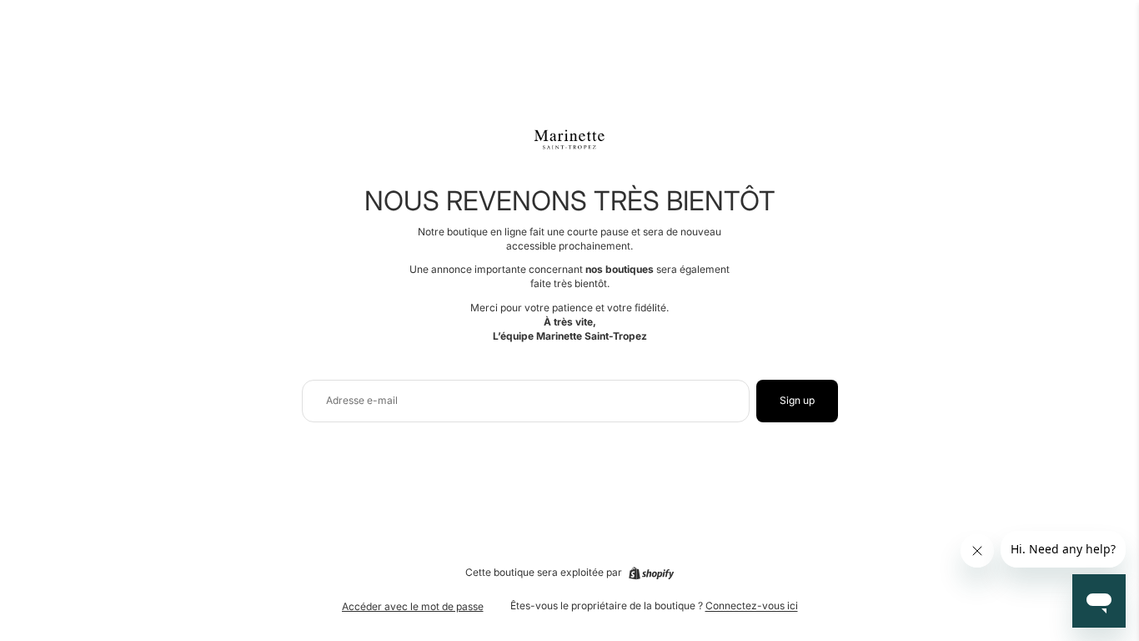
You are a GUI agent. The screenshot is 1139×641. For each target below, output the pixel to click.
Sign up (797, 400)
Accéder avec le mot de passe (413, 606)
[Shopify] (651, 573)
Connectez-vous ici (751, 605)
